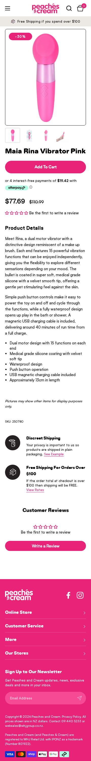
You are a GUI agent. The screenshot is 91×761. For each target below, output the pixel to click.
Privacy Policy (71, 716)
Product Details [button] (24, 228)
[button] (69, 8)
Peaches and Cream (46, 716)
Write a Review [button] (45, 545)
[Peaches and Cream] (38, 8)
